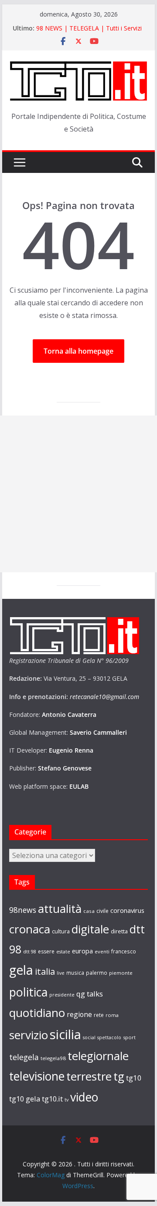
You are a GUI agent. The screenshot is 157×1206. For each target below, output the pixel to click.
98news (22, 910)
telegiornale (98, 1056)
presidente (62, 995)
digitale (90, 929)
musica (75, 972)
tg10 (134, 1078)
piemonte (121, 973)
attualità (60, 908)
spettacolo (109, 1037)
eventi (102, 951)
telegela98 (53, 1058)
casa (89, 911)
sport (129, 1037)
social (89, 1037)
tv (66, 1099)
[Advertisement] (78, 494)
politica (28, 992)
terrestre (89, 1076)
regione (79, 1014)
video (84, 1097)
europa (82, 950)
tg (118, 1076)
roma (112, 1015)
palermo (96, 972)
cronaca (29, 929)
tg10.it (52, 1099)
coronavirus (127, 910)
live (61, 973)
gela (21, 970)
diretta (119, 931)
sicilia (65, 1034)
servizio (28, 1035)
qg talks (89, 994)
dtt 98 (29, 951)
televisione (37, 1076)
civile (102, 911)
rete (99, 1015)
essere (46, 951)
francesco (123, 951)
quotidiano (37, 1012)
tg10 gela (24, 1099)
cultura (61, 931)
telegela (24, 1057)
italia (45, 971)
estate (63, 952)
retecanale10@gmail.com (104, 697)
